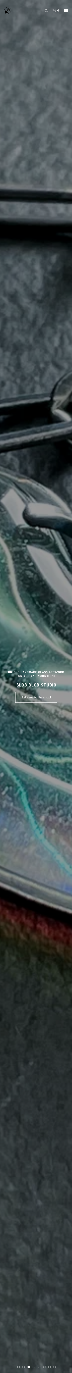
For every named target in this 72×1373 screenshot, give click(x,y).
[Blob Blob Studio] (7, 10)
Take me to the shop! (36, 697)
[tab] (18, 1367)
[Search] (46, 10)
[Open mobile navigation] (66, 10)
